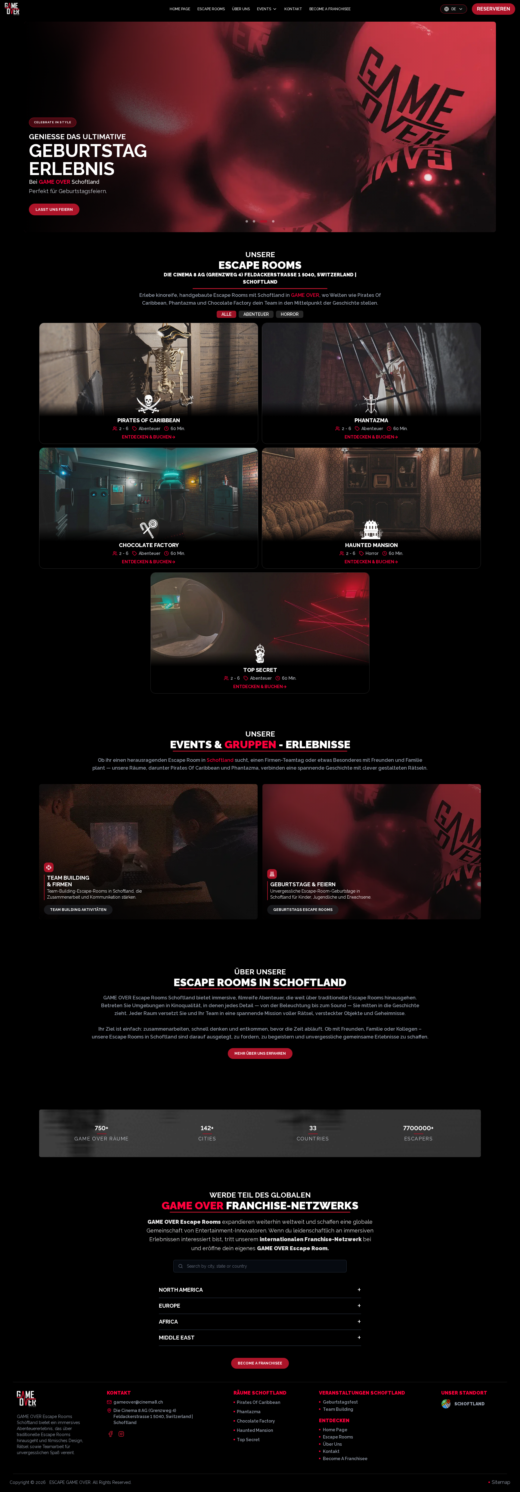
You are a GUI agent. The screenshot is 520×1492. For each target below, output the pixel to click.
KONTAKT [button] (293, 9)
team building (338, 1409)
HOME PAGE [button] (180, 9)
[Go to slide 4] (273, 221)
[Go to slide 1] (246, 221)
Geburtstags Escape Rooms (303, 910)
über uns (332, 1444)
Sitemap (501, 1482)
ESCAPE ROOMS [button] (211, 9)
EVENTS (264, 9)
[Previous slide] (102, 127)
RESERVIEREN (493, 9)
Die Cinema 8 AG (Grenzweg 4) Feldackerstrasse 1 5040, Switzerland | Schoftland (260, 278)
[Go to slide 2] (254, 221)
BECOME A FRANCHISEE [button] (330, 9)
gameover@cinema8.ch (138, 1402)
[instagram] (121, 1434)
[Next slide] (417, 127)
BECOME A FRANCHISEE (260, 1363)
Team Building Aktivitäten (78, 910)
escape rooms (338, 1437)
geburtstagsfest (340, 1402)
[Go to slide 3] (264, 221)
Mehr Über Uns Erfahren (260, 1053)
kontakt (331, 1451)
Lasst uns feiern (54, 209)
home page (335, 1429)
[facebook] (110, 1434)
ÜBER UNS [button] (241, 9)
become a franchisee (345, 1458)
